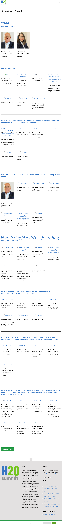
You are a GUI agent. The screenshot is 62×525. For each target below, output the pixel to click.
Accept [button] (54, 523)
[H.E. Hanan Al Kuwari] (54, 78)
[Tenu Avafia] (23, 152)
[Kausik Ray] (7, 401)
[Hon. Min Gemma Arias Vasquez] (38, 183)
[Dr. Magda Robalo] (23, 249)
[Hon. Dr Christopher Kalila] (23, 216)
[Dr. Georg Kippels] (23, 98)
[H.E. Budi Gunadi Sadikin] (7, 300)
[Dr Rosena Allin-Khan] (54, 183)
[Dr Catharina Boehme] (38, 129)
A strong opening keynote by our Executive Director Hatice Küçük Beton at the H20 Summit (51, 495)
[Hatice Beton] (23, 40)
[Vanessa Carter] (38, 346)
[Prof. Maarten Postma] (54, 300)
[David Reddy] (7, 152)
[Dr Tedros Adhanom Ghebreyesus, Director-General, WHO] (7, 40)
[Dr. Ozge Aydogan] (7, 423)
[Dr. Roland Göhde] (38, 423)
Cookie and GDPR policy (49, 514)
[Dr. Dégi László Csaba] (23, 300)
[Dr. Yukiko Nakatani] (7, 346)
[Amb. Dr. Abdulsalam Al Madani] (23, 266)
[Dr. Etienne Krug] (23, 401)
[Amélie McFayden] (23, 315)
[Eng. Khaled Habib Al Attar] (23, 423)
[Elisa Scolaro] (7, 266)
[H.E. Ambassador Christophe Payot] (54, 401)
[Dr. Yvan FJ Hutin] (54, 346)
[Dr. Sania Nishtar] (7, 98)
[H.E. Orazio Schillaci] (38, 300)
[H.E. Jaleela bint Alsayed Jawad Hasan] (23, 75)
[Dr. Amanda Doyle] (7, 315)
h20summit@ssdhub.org (52, 474)
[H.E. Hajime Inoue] (54, 129)
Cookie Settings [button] (47, 523)
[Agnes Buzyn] (38, 213)
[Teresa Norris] (38, 315)
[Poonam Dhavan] (38, 401)
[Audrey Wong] (23, 346)
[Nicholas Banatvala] (23, 183)
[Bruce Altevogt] (7, 365)
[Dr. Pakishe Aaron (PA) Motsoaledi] (38, 99)
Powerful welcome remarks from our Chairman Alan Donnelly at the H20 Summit (51, 499)
